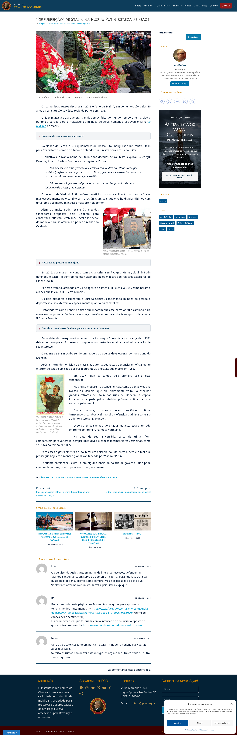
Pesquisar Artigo (166, 33)
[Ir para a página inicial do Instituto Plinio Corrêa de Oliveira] (98, 706)
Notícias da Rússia (97, 477)
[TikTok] (110, 687)
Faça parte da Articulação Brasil (179, 176)
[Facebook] (81, 687)
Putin (108, 477)
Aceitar (177, 723)
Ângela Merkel (47, 477)
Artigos (78, 97)
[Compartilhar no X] (169, 101)
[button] (231, 704)
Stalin (114, 477)
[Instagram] (87, 687)
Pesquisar (193, 37)
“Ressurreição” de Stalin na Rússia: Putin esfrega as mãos (70, 23)
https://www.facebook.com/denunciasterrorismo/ (113, 625)
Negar (200, 723)
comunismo (59, 477)
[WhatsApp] (81, 693)
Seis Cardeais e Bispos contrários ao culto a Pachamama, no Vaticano (54, 536)
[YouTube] (104, 687)
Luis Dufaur (43, 97)
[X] (98, 687)
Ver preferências (222, 723)
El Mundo (69, 477)
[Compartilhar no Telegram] (177, 101)
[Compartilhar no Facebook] (162, 101)
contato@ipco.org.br (142, 703)
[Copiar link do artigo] (192, 101)
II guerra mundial (81, 477)
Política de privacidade (206, 730)
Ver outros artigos (180, 83)
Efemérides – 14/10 (132, 533)
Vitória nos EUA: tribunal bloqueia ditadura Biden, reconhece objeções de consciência (93, 538)
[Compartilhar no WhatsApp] (185, 101)
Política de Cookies (191, 730)
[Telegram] (92, 687)
